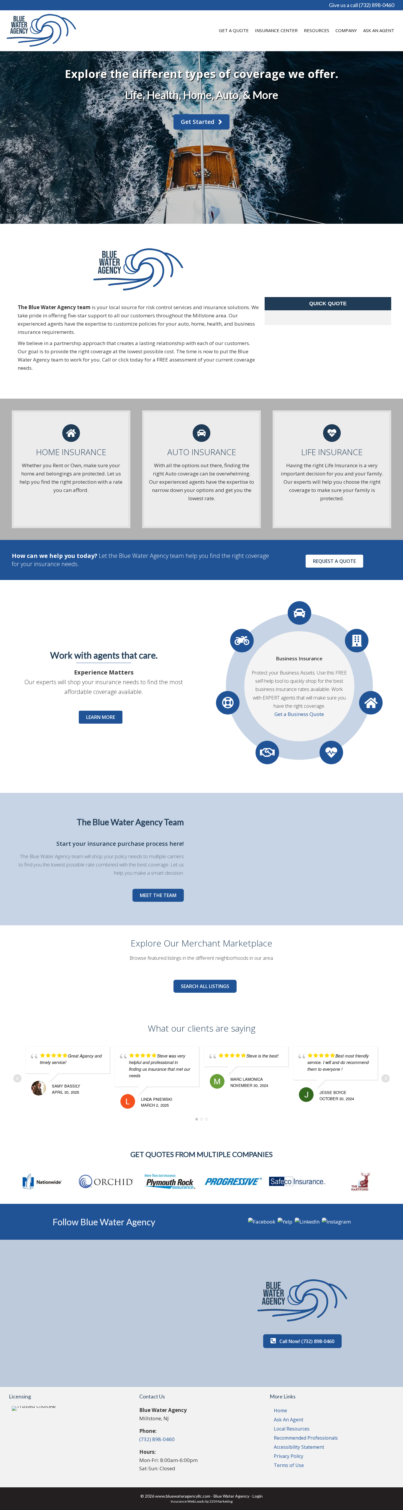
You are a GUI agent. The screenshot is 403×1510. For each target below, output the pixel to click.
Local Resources (291, 1429)
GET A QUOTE (234, 30)
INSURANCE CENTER (276, 30)
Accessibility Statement (299, 1447)
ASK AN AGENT (378, 30)
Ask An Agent (288, 1419)
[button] (201, 122)
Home (280, 1410)
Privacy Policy (288, 1456)
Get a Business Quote (299, 714)
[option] (44, 1182)
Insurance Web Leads (188, 1501)
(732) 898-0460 (157, 1439)
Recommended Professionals (306, 1438)
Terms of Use (289, 1465)
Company (346, 30)
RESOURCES (316, 30)
